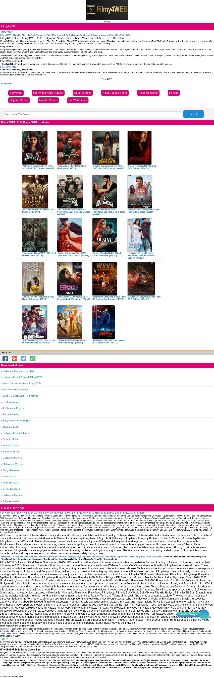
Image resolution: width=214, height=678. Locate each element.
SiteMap (139, 512)
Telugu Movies (9, 426)
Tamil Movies (9, 476)
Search (193, 114)
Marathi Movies (10, 445)
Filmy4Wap (21, 512)
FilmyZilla (127, 512)
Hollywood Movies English (15, 420)
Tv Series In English (12, 408)
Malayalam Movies (12, 464)
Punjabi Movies (10, 414)
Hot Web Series (10, 451)
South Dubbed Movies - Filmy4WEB (21, 383)
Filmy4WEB (8, 26)
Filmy (79, 512)
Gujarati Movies (10, 439)
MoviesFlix (60, 512)
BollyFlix (48, 512)
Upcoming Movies (11, 457)
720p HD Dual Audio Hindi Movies (19, 395)
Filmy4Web (7, 512)
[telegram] (204, 614)
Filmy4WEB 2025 (8, 67)
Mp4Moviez (35, 512)
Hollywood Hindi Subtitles (15, 433)
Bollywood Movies (11, 495)
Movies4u (88, 512)
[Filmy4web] (107, 19)
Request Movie (10, 501)
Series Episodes (10, 488)
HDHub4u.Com (76, 631)
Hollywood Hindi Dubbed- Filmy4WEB (21, 377)
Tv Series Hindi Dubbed (14, 389)
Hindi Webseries (10, 402)
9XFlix (71, 512)
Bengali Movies (10, 470)
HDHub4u (5, 629)
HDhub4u (100, 512)
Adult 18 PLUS (9, 482)
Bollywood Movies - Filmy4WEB (18, 371)
